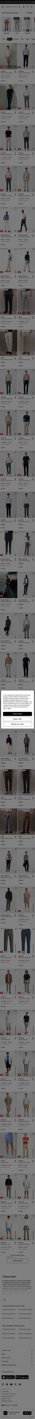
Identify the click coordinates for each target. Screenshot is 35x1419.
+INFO (9, 708)
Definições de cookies (17, 724)
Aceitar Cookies (17, 714)
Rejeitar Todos (17, 719)
